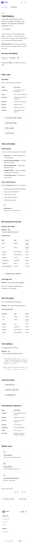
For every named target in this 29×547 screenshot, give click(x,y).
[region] (14, 254)
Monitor (3, 13)
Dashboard (5, 521)
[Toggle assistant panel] (24, 2)
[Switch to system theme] (20, 541)
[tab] (5, 58)
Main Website (5, 519)
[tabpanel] (14, 64)
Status (4, 524)
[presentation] (14, 363)
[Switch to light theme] (23, 541)
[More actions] (27, 2)
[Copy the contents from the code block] (23, 358)
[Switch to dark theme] (25, 541)
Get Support (5, 531)
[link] (14, 208)
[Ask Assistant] (25, 358)
